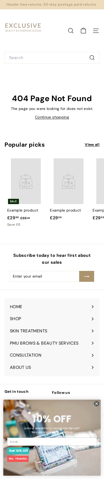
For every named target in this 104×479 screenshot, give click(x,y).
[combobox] (52, 58)
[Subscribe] (86, 276)
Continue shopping (52, 117)
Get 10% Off (18, 450)
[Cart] (83, 31)
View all (92, 144)
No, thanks (18, 459)
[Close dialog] (96, 403)
